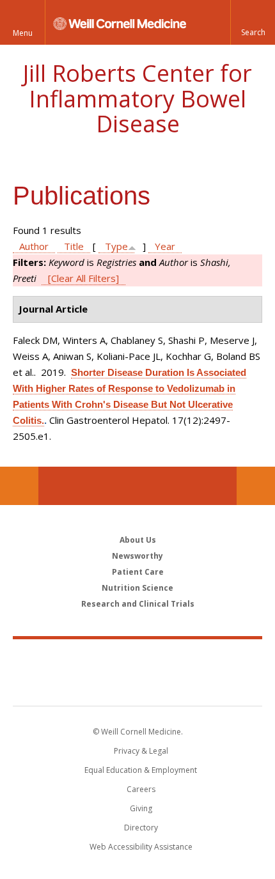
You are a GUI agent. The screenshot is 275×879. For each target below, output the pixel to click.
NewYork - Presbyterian (138, 685)
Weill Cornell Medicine (137, 658)
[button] (252, 22)
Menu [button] (23, 32)
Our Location (19, 486)
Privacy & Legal (141, 750)
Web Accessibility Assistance (141, 846)
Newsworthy (137, 555)
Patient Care (138, 571)
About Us (138, 539)
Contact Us (256, 486)
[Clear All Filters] (83, 278)
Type (116, 246)
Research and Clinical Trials (137, 603)
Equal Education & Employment (140, 770)
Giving (141, 808)
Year (165, 246)
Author (34, 246)
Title (74, 246)
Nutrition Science (137, 587)
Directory (141, 827)
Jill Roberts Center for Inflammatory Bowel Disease (137, 98)
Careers (141, 789)
